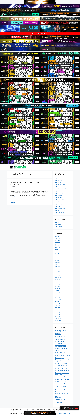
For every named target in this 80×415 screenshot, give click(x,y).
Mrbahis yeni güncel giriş (61, 395)
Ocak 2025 (57, 245)
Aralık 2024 (57, 247)
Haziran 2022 (58, 299)
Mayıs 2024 (57, 260)
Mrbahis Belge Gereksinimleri (61, 191)
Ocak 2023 (57, 286)
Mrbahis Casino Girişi (60, 197)
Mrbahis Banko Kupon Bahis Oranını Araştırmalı (19, 200)
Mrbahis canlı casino (60, 345)
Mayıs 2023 (57, 283)
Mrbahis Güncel (58, 180)
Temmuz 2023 (58, 279)
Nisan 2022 (57, 303)
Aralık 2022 (57, 288)
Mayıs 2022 (57, 301)
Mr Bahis (57, 177)
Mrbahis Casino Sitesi (59, 354)
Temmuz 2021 (58, 320)
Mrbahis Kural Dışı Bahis (60, 188)
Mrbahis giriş (59, 358)
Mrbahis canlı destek (61, 346)
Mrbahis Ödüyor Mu (32, 200)
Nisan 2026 (57, 238)
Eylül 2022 (57, 294)
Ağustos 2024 (58, 255)
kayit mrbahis (58, 331)
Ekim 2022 (57, 292)
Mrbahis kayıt (58, 374)
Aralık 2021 (57, 310)
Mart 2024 (57, 264)
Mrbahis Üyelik (58, 397)
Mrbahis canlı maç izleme (61, 350)
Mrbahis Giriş (43, 166)
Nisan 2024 (57, 262)
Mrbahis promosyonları (60, 386)
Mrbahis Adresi (58, 195)
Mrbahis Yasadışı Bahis (60, 184)
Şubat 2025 (57, 244)
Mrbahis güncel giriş (62, 370)
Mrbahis (67, 166)
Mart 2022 (57, 305)
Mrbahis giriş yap (61, 363)
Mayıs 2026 (57, 236)
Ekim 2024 (57, 251)
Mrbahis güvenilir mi (62, 373)
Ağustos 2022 (58, 296)
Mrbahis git (58, 365)
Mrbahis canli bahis (59, 343)
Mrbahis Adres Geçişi (60, 208)
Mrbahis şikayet (60, 399)
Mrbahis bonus (60, 341)
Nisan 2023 (57, 284)
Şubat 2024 (57, 266)
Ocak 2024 (57, 268)
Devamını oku (12, 196)
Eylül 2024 (57, 253)
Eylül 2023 (57, 275)
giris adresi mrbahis (58, 330)
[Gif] (40, 80)
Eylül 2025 (57, 240)
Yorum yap (13, 202)
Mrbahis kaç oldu (60, 376)
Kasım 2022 (57, 290)
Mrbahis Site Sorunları (60, 212)
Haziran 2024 (58, 258)
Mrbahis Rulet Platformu (60, 206)
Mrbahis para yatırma (61, 381)
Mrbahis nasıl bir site (62, 380)
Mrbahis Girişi (58, 361)
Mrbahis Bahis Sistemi (60, 190)
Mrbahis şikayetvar (59, 402)
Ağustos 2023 (58, 277)
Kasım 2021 (57, 312)
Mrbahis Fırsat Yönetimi (60, 193)
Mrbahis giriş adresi (62, 360)
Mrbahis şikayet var (60, 401)
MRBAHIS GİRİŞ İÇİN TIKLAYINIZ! (40, 33)
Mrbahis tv (64, 388)
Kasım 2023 (57, 271)
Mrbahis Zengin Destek (60, 186)
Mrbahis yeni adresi (60, 392)
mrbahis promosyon (59, 384)
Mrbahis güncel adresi (62, 368)
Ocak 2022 (57, 309)
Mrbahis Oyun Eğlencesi (60, 210)
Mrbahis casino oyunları (60, 352)
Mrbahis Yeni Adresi (60, 166)
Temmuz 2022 (58, 297)
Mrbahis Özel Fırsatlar (60, 199)
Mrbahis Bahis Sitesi (61, 339)
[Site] (20, 58)
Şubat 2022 (57, 307)
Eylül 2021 (57, 316)
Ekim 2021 (57, 314)
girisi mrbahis (64, 330)
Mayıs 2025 (57, 242)
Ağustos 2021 (58, 318)
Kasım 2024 (57, 249)
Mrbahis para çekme (60, 383)
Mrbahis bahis (58, 337)
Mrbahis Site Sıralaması (60, 203)
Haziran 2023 (58, 281)
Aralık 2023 (57, 270)
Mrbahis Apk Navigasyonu (61, 204)
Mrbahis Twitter (60, 390)
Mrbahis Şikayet (51, 166)
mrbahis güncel (64, 365)
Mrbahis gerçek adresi (62, 356)
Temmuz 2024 (58, 257)
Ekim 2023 (57, 273)
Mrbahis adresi (60, 336)
